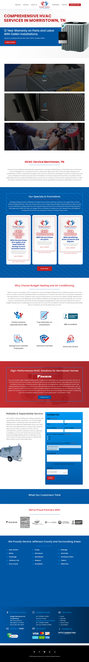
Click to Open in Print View (18, 261)
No (49, 439)
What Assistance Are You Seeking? (62, 443)
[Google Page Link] (49, 652)
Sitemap (63, 620)
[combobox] (53, 449)
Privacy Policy (64, 623)
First (48, 424)
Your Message (51, 453)
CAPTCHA (50, 468)
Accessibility (64, 625)
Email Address (55, 428)
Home (62, 616)
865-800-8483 (19, 625)
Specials (63, 618)
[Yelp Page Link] (55, 652)
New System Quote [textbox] (52, 449)
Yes (50, 437)
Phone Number (72, 428)
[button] (44, 268)
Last (65, 424)
